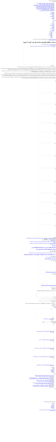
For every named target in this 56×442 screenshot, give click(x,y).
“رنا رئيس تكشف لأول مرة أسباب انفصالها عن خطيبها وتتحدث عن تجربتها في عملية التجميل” (40, 254)
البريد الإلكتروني (53, 300)
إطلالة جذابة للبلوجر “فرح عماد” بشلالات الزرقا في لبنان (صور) (45, 7)
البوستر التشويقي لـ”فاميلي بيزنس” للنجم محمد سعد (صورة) (45, 3)
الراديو (53, 15)
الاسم (55, 298)
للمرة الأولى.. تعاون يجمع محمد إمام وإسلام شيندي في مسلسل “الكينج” (43, 5)
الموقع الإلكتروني (53, 301)
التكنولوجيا (50, 31)
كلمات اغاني (50, 33)
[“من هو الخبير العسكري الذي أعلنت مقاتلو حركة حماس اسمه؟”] (43, 382)
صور (53, 29)
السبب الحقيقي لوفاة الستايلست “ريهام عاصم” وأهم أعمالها (45, 6)
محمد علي (48, 44)
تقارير (51, 36)
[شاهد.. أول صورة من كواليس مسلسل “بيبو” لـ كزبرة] (49, 338)
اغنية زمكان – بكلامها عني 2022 (50, 258)
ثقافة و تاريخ (50, 35)
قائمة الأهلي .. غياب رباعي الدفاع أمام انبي (48, 9)
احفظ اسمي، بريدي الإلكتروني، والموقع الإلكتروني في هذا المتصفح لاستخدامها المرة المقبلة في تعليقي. (40, 303)
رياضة (53, 14)
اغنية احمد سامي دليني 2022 (51, 272)
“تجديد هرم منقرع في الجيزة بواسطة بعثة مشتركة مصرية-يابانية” (44, 376)
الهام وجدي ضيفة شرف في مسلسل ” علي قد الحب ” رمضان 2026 (44, 4)
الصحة (53, 27)
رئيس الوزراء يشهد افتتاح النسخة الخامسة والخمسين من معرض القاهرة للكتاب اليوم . (41, 378)
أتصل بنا (53, 18)
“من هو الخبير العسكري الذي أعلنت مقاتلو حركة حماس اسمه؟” (45, 383)
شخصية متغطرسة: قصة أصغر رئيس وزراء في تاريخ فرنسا (45, 381)
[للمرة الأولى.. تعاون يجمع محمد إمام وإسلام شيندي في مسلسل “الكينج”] (49, 355)
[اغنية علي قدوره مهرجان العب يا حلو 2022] (47, 283)
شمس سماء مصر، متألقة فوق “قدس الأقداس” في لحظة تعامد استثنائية (43, 386)
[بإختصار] (54, 20)
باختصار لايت (52, 30)
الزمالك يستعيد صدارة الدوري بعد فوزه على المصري (46, 10)
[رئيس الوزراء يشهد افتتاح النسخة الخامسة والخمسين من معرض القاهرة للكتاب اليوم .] (41, 377)
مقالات (51, 34)
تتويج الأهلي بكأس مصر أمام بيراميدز (48, 318)
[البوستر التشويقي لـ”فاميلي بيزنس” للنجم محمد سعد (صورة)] (49, 330)
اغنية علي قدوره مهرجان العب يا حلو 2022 (48, 285)
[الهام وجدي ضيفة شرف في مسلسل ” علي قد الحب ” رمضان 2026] (49, 347)
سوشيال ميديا (52, 16)
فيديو (53, 17)
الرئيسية (52, 12)
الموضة (53, 26)
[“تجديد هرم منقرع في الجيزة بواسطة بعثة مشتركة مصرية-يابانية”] (44, 375)
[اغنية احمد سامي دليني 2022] (47, 270)
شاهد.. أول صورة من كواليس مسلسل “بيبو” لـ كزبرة (46, 339)
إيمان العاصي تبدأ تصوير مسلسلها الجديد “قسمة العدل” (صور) (45, 8)
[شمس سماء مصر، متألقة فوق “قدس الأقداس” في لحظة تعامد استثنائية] (43, 385)
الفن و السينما (52, 13)
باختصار (46, 401)
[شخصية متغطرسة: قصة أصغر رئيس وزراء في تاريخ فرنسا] (45, 380)
